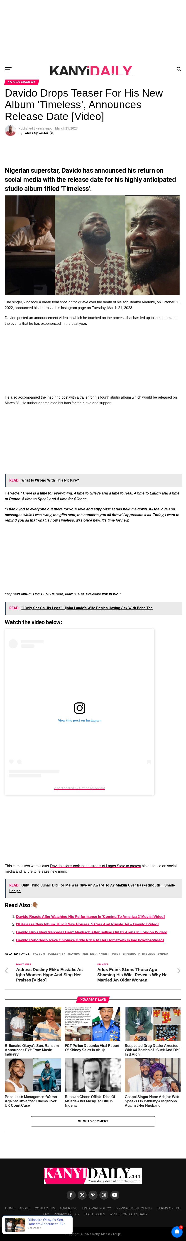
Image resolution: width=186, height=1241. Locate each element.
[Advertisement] (93, 32)
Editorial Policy (96, 1208)
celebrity (57, 953)
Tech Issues (94, 1214)
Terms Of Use (169, 1208)
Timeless (147, 953)
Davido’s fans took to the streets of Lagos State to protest (95, 866)
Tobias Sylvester (35, 133)
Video (163, 953)
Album (40, 953)
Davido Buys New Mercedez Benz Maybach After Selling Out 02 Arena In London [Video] (91, 932)
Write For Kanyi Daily (128, 1214)
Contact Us (45, 1208)
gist (116, 953)
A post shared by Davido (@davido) (79, 788)
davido (74, 953)
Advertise (68, 1208)
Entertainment (96, 953)
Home (10, 1208)
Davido (71, 170)
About (24, 1208)
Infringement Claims (133, 1208)
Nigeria (130, 953)
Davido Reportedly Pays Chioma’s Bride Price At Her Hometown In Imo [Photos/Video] (90, 940)
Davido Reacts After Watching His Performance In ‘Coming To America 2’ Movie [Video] (90, 917)
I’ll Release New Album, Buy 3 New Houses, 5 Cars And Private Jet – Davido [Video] (87, 924)
